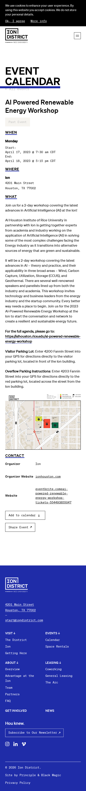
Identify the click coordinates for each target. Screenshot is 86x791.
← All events (17, 88)
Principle (28, 775)
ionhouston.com (48, 476)
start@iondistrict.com (24, 620)
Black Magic (51, 775)
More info (39, 21)
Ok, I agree (15, 21)
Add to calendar (22, 515)
